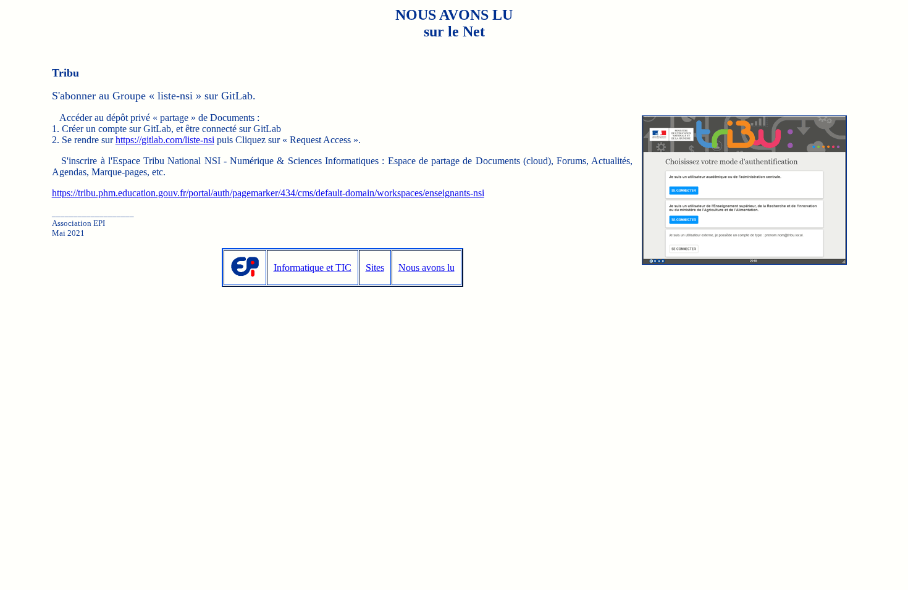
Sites (375, 267)
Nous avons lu (426, 267)
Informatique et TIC (312, 267)
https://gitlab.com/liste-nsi (165, 140)
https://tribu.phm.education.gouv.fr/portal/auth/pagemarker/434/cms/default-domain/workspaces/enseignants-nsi (268, 193)
